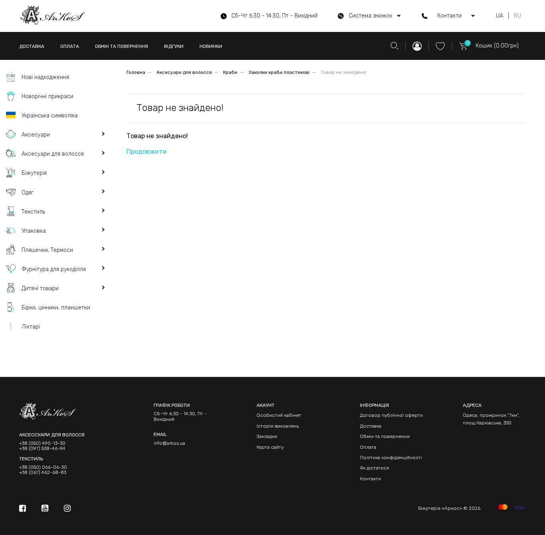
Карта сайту (270, 447)
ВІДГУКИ (174, 46)
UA (499, 16)
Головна (135, 72)
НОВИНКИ (210, 46)
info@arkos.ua (169, 443)
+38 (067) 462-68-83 (42, 472)
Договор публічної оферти (391, 415)
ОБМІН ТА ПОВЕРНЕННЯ (121, 46)
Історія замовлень (278, 426)
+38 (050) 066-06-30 (43, 467)
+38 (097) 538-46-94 (42, 448)
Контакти (370, 479)
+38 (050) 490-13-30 (42, 443)
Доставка (370, 426)
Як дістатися (374, 468)
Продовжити (146, 151)
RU (517, 16)
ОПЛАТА (69, 46)
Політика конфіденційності (391, 457)
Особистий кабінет (279, 415)
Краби (230, 72)
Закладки (267, 436)
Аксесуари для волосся (184, 72)
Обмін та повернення (385, 436)
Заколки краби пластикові (279, 72)
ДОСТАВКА (31, 46)
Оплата (368, 447)
